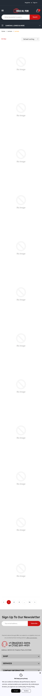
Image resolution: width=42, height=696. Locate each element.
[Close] (40, 673)
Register (27, 2)
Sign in (35, 2)
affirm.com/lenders (31, 638)
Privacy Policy (31, 687)
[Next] (35, 602)
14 (29, 602)
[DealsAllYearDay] (21, 10)
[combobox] (16, 17)
